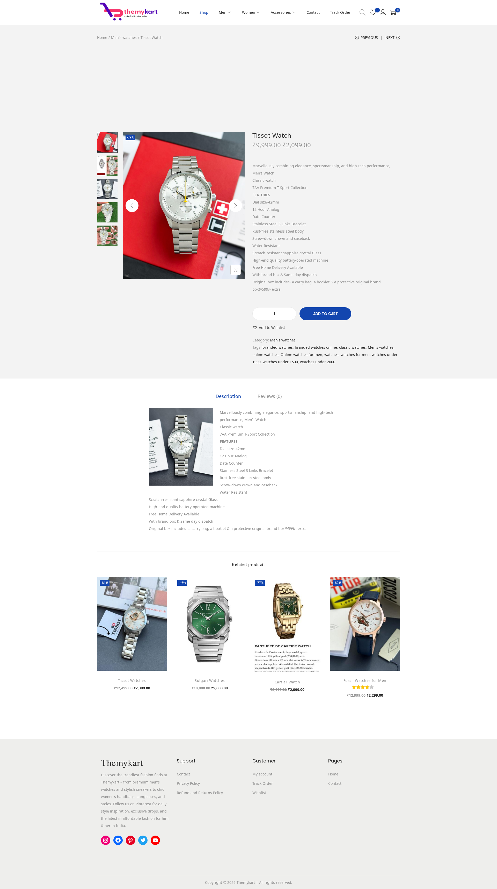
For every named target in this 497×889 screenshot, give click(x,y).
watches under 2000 (317, 361)
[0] (373, 12)
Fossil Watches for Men (364, 680)
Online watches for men (301, 354)
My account (262, 774)
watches (331, 354)
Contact (183, 774)
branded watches (277, 347)
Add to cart (325, 313)
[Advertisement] (248, 89)
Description (228, 396)
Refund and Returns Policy (200, 792)
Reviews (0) (270, 396)
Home (102, 37)
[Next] (235, 205)
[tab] (228, 396)
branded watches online (316, 347)
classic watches (352, 347)
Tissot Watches (132, 680)
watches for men (355, 354)
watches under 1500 (280, 361)
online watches (265, 354)
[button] (268, 327)
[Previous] (132, 205)
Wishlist (259, 792)
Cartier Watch (287, 682)
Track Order (262, 783)
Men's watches (124, 37)
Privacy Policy (188, 783)
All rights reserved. (275, 882)
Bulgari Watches (209, 680)
